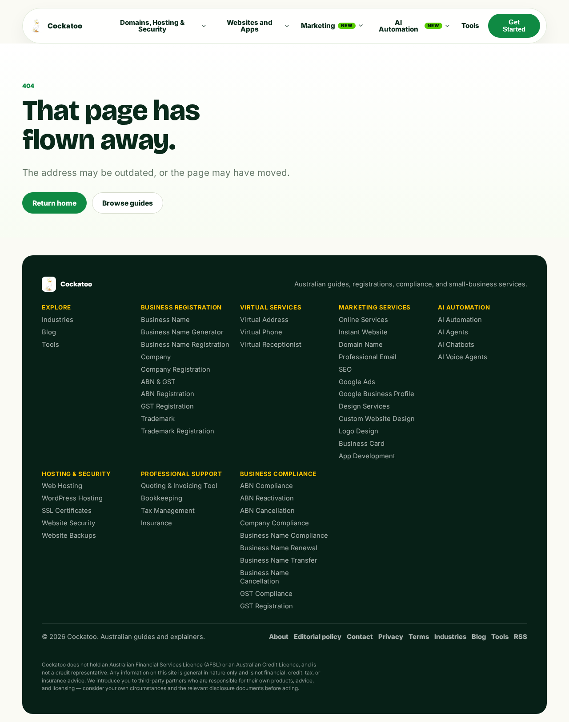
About (279, 637)
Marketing (327, 25)
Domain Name (361, 345)
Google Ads (357, 382)
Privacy (390, 637)
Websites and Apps (249, 25)
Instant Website (363, 332)
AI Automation (409, 25)
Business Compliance (278, 473)
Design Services (364, 406)
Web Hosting (62, 486)
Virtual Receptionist (270, 345)
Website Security (68, 523)
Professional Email (368, 357)
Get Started (514, 26)
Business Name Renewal (278, 548)
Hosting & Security (76, 473)
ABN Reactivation (267, 498)
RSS (520, 637)
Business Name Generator (182, 332)
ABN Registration (167, 394)
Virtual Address (264, 320)
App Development (367, 456)
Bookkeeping (161, 498)
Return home (54, 203)
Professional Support (181, 473)
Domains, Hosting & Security (152, 25)
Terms (419, 637)
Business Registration (181, 307)
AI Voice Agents (462, 357)
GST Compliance (266, 594)
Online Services (363, 320)
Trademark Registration (177, 431)
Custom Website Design (377, 419)
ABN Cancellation (267, 511)
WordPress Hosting (72, 498)
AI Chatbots (456, 345)
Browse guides (127, 203)
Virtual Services (271, 307)
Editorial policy (317, 637)
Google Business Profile (376, 394)
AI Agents (453, 332)
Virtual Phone (261, 332)
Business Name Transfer (278, 560)
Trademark (158, 419)
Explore (56, 307)
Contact (360, 637)
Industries (57, 320)
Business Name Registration (185, 345)
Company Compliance (274, 523)
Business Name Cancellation (264, 577)
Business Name (165, 320)
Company (156, 357)
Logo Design (358, 431)
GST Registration (167, 406)
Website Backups (69, 536)
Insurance (156, 523)
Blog (49, 332)
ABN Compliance (266, 486)
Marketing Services (375, 307)
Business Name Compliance (284, 536)
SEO (345, 369)
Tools (470, 25)
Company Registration (175, 369)
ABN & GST (158, 382)
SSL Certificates (67, 511)
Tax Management (168, 511)
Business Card (362, 444)
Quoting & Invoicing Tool (179, 486)
